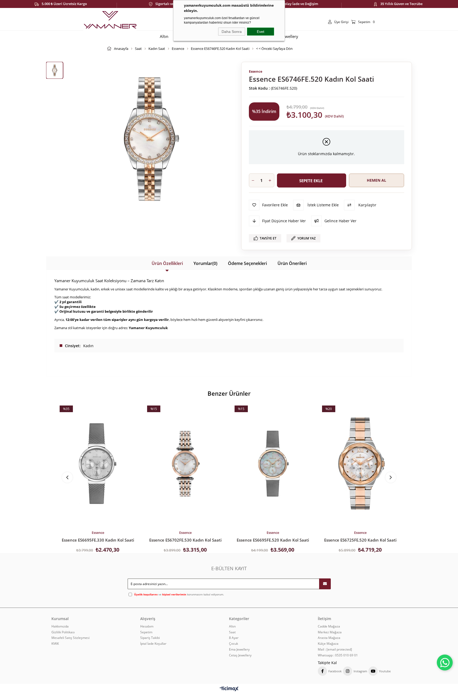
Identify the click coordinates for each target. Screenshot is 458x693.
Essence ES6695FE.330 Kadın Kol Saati (98, 540)
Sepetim (146, 632)
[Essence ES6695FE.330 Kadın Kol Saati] (98, 463)
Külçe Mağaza (328, 644)
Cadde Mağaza (329, 626)
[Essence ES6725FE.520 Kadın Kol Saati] (360, 463)
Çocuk (233, 644)
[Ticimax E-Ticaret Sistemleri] (229, 689)
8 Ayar (234, 638)
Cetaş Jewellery (240, 655)
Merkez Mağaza (330, 632)
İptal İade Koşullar (153, 644)
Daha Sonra (232, 31)
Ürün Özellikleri (167, 263)
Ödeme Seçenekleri (247, 263)
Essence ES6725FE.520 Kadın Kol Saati (360, 540)
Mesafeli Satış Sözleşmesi (70, 638)
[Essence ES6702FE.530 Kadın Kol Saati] (185, 463)
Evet (260, 31)
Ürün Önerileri (292, 263)
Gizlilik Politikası (63, 632)
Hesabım (146, 626)
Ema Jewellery (239, 649)
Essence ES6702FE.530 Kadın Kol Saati (185, 540)
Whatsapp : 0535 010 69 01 (338, 655)
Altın (232, 626)
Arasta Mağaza (329, 638)
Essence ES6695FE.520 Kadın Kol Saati (273, 540)
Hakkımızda (60, 626)
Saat (232, 632)
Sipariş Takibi (150, 638)
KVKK (55, 644)
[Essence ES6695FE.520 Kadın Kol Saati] (273, 463)
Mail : (335, 649)
